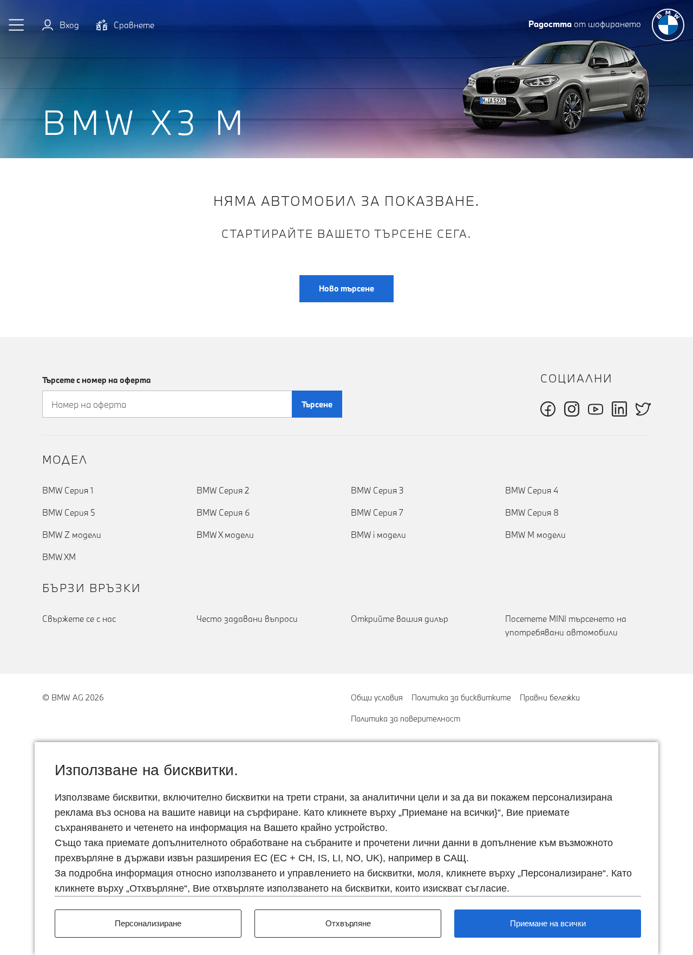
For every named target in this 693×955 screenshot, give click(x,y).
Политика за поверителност (405, 718)
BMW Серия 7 (377, 512)
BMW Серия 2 (223, 490)
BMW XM (59, 556)
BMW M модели (535, 534)
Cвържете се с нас (79, 618)
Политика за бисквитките (461, 697)
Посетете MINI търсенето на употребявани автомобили (565, 625)
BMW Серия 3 (377, 490)
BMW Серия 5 (68, 512)
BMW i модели (378, 534)
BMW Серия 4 (531, 490)
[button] (17, 25)
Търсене (317, 404)
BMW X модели (225, 534)
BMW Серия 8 (532, 512)
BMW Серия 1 (67, 490)
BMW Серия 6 (223, 512)
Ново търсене (346, 288)
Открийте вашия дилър (399, 618)
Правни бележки (550, 697)
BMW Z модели (71, 534)
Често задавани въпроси (247, 618)
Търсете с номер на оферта (96, 380)
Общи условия (377, 697)
